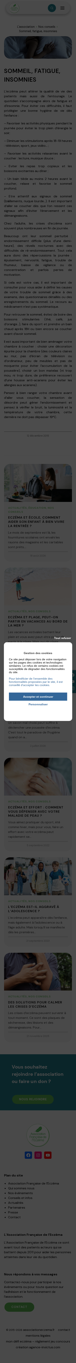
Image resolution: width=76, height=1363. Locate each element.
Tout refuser (62, 637)
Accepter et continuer (38, 696)
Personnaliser (38, 704)
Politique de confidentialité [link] (38, 710)
